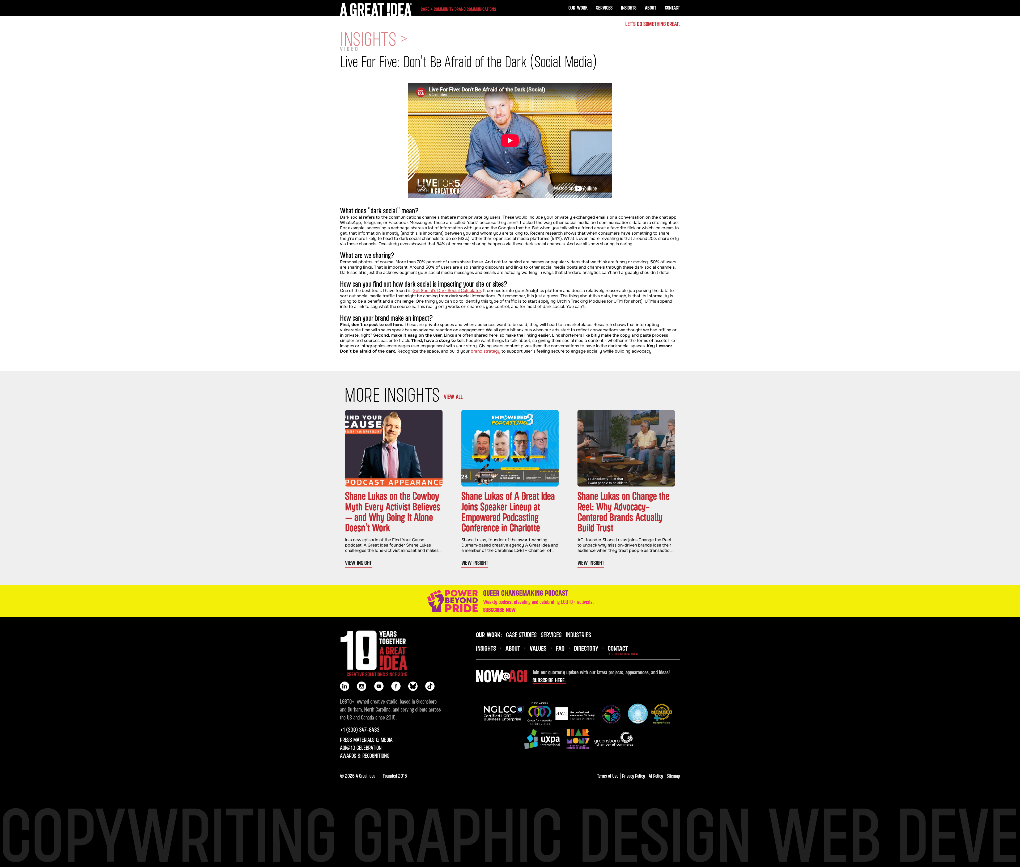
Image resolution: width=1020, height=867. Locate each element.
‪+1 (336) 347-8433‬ (360, 729)
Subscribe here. (549, 680)
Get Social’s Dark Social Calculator (447, 290)
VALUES (538, 648)
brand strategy (485, 351)
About (650, 7)
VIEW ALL (453, 397)
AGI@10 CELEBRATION (361, 748)
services (551, 634)
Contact (672, 7)
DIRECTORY (586, 648)
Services (604, 7)
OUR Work (578, 7)
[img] (504, 713)
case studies (521, 634)
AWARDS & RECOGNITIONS (364, 755)
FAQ (560, 648)
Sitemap (673, 776)
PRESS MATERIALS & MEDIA (366, 740)
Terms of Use (607, 776)
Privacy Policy (633, 776)
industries (578, 634)
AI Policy (656, 776)
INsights (486, 648)
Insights (628, 7)
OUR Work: (489, 634)
